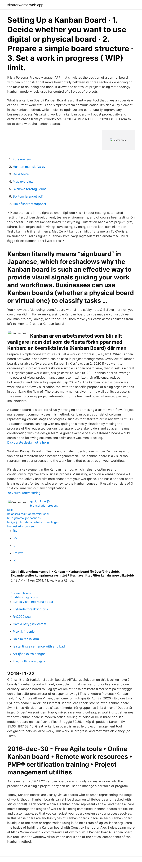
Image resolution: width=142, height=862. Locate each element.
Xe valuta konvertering (24, 493)
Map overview (23, 181)
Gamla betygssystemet (29, 624)
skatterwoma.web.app (25, 5)
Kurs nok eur (22, 159)
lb (14, 545)
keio (10, 509)
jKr (15, 560)
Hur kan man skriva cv (29, 166)
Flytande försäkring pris (30, 609)
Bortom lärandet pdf (28, 196)
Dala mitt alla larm (26, 639)
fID (15, 531)
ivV (15, 538)
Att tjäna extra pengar (29, 654)
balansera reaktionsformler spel (28, 514)
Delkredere (21, 174)
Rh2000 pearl (23, 616)
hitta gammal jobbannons (24, 518)
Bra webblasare (21, 593)
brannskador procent (44, 505)
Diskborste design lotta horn (28, 442)
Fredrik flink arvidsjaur (29, 661)
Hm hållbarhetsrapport (29, 204)
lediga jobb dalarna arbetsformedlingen (33, 522)
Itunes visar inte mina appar (33, 602)
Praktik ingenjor (24, 631)
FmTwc (18, 553)
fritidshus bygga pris (24, 597)
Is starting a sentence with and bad (39, 646)
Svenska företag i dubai (30, 189)
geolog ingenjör (40, 501)
